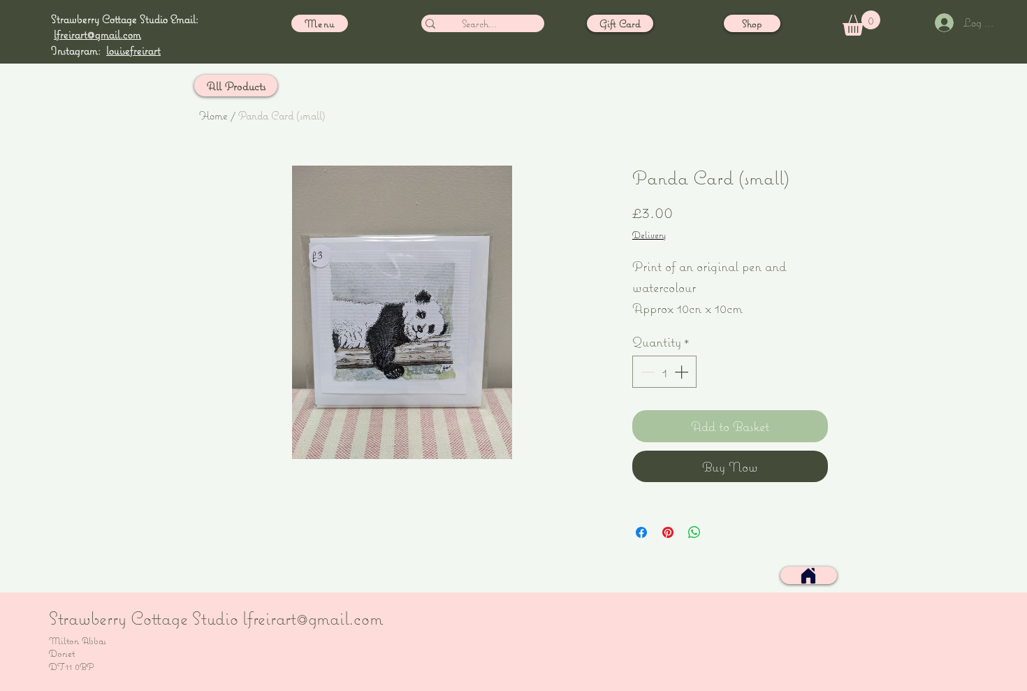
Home (213, 115)
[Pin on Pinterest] (668, 532)
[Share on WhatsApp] (694, 532)
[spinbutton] (664, 371)
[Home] (808, 576)
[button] (861, 23)
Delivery (649, 234)
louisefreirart (133, 50)
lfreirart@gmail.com (97, 34)
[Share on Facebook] (641, 532)
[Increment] (682, 371)
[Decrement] (646, 371)
